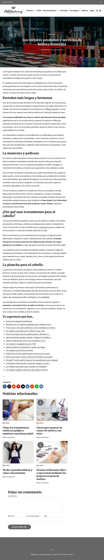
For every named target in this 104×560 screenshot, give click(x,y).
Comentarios (12, 496)
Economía (64, 10)
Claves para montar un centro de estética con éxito (49, 430)
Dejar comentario (57, 50)
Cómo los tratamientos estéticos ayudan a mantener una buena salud (18, 430)
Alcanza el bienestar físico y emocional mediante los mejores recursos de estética (51, 474)
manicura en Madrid (34, 164)
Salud (39, 10)
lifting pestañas (52, 109)
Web (45, 516)
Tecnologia (73, 10)
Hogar (92, 10)
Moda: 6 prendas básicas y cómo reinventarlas (17, 471)
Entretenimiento (49, 10)
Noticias (30, 10)
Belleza (85, 10)
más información (17, 276)
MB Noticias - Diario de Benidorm (41, 554)
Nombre (11, 516)
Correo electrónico (33, 516)
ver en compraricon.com (43, 227)
